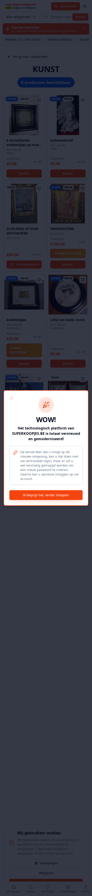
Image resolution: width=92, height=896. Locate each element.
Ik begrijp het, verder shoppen (46, 495)
